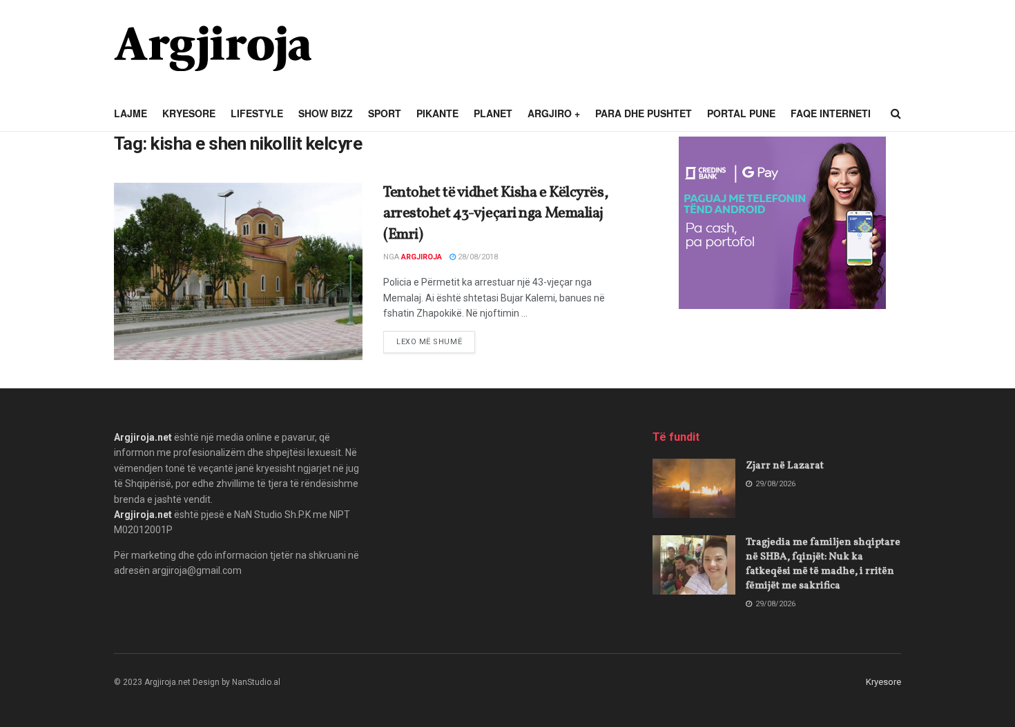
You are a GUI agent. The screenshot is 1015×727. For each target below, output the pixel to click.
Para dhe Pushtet (643, 113)
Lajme (130, 113)
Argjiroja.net (143, 437)
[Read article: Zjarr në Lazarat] (693, 488)
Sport (384, 113)
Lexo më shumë (435, 341)
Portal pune (741, 113)
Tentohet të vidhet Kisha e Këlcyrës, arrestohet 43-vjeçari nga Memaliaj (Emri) (495, 214)
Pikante (437, 113)
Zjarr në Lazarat (785, 466)
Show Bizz (325, 113)
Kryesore (188, 113)
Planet (493, 113)
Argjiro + (554, 113)
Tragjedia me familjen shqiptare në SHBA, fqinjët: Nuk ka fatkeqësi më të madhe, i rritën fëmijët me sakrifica (823, 564)
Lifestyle (257, 113)
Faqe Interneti (831, 113)
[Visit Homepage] (212, 48)
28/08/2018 (477, 256)
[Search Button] (896, 114)
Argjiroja (421, 256)
